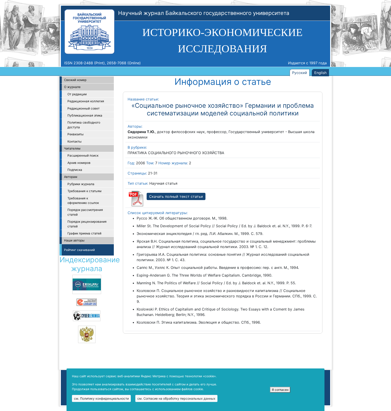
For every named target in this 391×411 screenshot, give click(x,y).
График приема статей (84, 233)
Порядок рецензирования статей (87, 224)
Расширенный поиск (82, 155)
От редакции (77, 94)
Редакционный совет (83, 108)
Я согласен (280, 390)
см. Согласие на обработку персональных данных (176, 398)
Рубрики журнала (80, 184)
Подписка (74, 170)
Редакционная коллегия (85, 101)
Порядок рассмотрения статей (85, 212)
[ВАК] (86, 334)
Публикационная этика (84, 115)
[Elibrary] (86, 302)
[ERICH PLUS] (86, 284)
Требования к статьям (84, 191)
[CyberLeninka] (86, 315)
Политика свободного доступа (83, 125)
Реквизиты (75, 134)
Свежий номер (75, 80)
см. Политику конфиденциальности (101, 398)
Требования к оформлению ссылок (83, 200)
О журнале (72, 87)
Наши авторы (74, 240)
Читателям (72, 148)
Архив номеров (79, 163)
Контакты (74, 141)
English (320, 72)
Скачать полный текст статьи (176, 196)
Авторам (70, 177)
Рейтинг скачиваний (79, 250)
